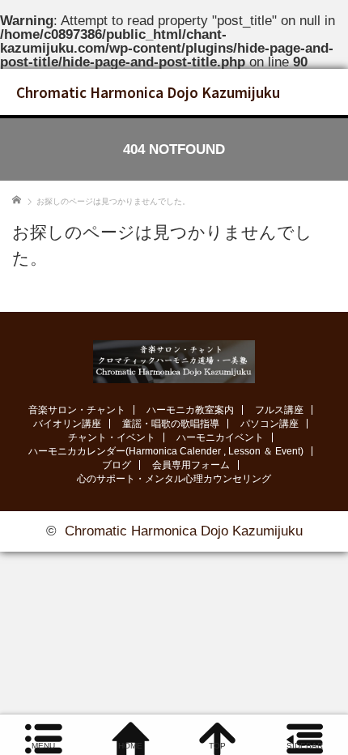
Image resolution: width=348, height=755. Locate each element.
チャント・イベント (111, 437)
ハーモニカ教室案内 (190, 410)
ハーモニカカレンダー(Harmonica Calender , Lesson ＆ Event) (165, 451)
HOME (130, 745)
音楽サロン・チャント (76, 410)
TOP (217, 745)
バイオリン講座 (67, 423)
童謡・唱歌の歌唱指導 (170, 423)
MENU (43, 745)
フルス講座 (279, 410)
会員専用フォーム (191, 465)
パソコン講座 (269, 423)
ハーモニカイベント (220, 437)
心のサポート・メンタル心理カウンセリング (174, 478)
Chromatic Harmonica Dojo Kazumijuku (148, 92)
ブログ (116, 465)
